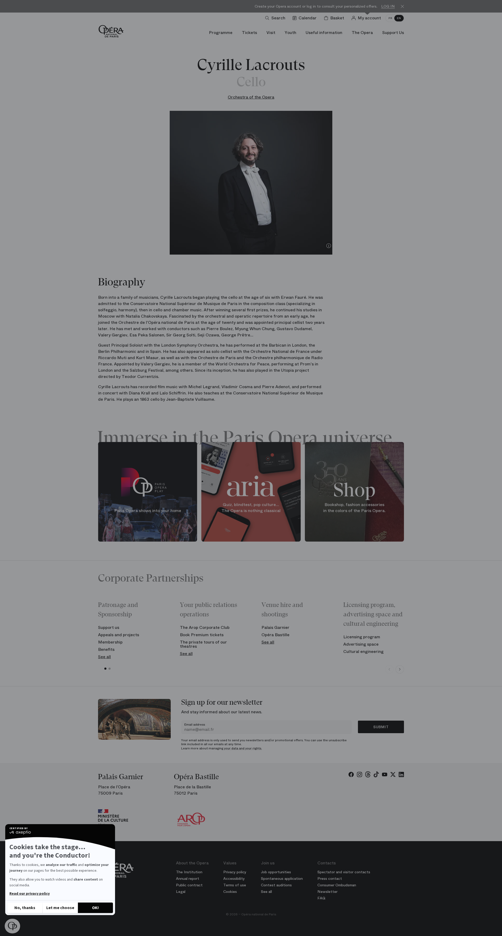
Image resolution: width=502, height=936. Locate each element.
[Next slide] (400, 669)
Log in (388, 6)
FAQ (321, 898)
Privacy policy (234, 872)
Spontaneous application (282, 878)
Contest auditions (276, 885)
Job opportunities (276, 872)
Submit (381, 727)
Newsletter (327, 891)
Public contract (189, 885)
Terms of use (234, 885)
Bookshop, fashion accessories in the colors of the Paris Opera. (354, 508)
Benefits (106, 649)
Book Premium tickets (202, 635)
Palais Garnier (275, 627)
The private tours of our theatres (203, 644)
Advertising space (361, 644)
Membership (110, 642)
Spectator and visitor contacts (343, 872)
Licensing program (361, 637)
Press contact (329, 878)
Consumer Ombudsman (336, 885)
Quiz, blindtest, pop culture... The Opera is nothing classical (251, 508)
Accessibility (234, 878)
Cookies (230, 891)
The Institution (189, 872)
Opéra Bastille (275, 635)
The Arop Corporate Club (205, 627)
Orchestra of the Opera (251, 97)
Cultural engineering (363, 651)
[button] (12, 926)
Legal (180, 891)
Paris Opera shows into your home (147, 510)
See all (104, 657)
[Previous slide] (389, 669)
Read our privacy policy (29, 893)
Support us (108, 627)
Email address (194, 724)
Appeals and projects (118, 635)
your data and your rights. (243, 748)
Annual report (187, 878)
